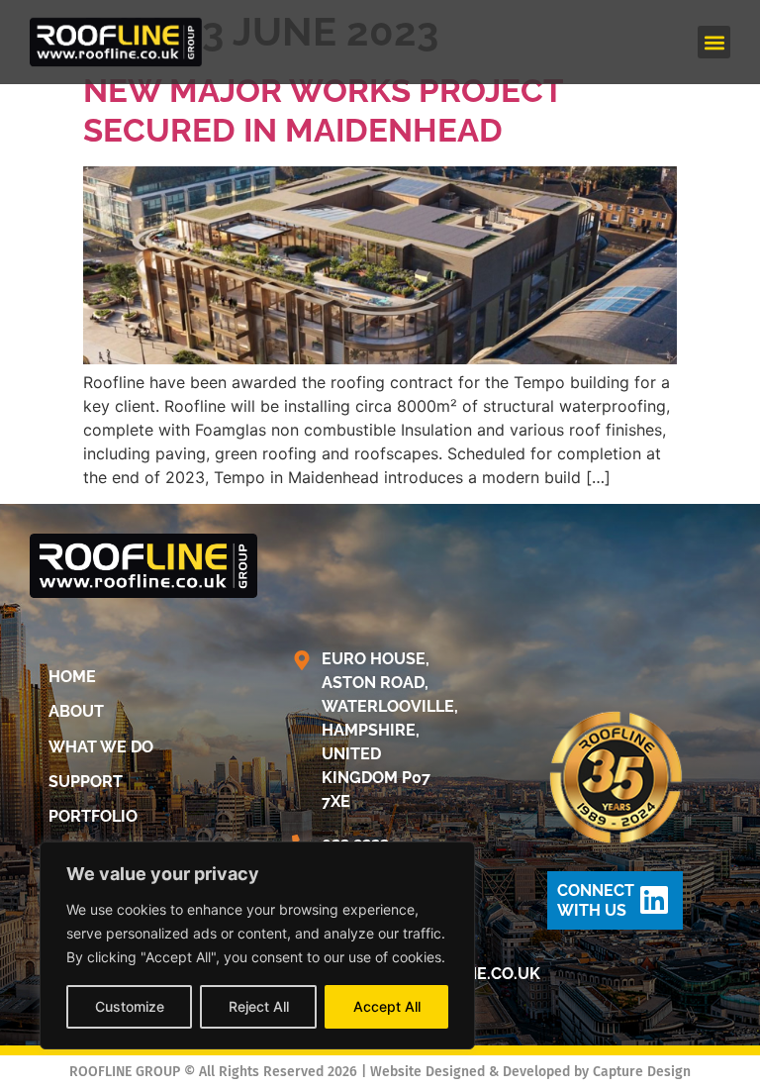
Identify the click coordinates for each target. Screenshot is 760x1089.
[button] (714, 42)
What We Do (100, 747)
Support (85, 781)
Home (72, 676)
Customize (129, 1006)
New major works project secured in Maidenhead (322, 110)
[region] (257, 945)
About (76, 711)
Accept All (387, 1006)
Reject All (259, 1006)
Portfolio (93, 816)
